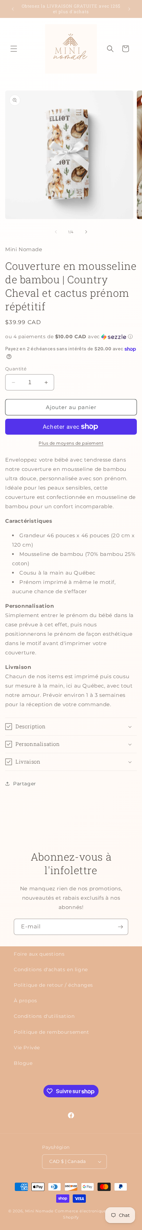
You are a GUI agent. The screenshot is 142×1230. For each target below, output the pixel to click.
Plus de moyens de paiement (71, 443)
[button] (13, 48)
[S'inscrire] (120, 927)
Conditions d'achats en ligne (51, 969)
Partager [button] (24, 783)
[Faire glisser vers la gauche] (55, 231)
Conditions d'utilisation (44, 1016)
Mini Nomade (39, 1211)
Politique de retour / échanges (53, 985)
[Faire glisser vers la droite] (86, 231)
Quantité (16, 368)
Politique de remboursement (51, 1032)
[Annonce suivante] (129, 9)
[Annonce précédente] (12, 9)
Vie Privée (27, 1047)
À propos (25, 1000)
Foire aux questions (39, 954)
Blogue (23, 1063)
